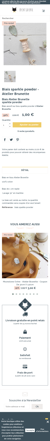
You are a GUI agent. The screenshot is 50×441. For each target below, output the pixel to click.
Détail (25, 170)
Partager (4, 139)
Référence (7, 207)
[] (47, 18)
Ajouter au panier (27, 124)
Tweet (11, 139)
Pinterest (17, 139)
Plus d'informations (42, 430)
